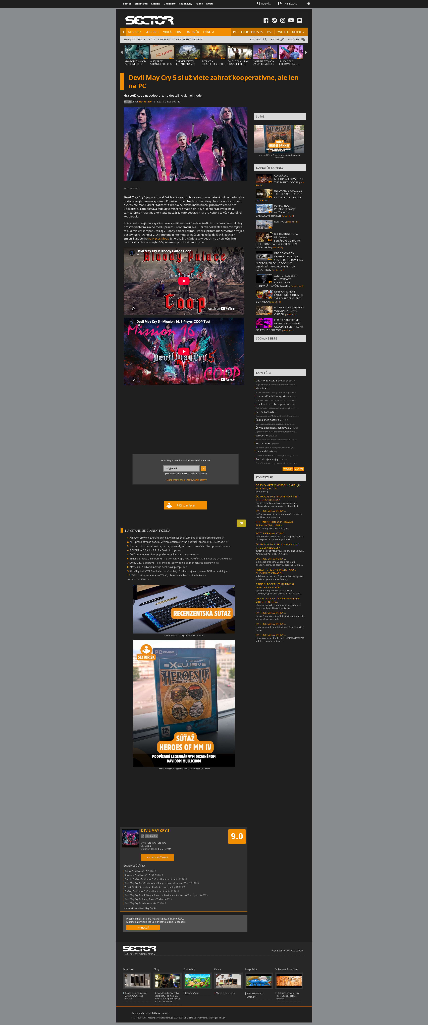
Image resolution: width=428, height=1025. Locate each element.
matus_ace (145, 101)
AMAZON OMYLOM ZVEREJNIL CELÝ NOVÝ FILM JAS (135, 64)
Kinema (155, 3)
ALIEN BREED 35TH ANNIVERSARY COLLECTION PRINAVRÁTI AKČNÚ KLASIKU (276, 280)
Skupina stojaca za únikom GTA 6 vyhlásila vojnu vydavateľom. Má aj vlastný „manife (181, 558)
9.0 (237, 836)
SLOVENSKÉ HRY (181, 39)
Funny (199, 3)
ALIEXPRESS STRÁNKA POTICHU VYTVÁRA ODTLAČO (161, 64)
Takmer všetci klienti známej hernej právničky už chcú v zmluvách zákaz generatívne (180, 546)
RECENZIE (152, 32)
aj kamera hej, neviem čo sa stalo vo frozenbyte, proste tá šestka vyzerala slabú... (279, 592)
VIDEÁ (167, 32)
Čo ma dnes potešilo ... (268, 419)
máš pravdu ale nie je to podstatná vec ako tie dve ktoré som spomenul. (279, 515)
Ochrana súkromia (141, 1013)
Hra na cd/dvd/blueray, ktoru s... (274, 396)
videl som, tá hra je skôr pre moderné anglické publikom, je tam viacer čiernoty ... (279, 578)
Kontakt (165, 1013)
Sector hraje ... (264, 443)
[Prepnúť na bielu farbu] (308, 3)
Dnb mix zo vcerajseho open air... (274, 380)
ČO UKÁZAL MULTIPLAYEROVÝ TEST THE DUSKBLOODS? (288, 179)
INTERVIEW (164, 39)
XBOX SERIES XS (252, 32)
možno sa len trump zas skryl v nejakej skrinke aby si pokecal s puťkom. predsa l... (279, 538)
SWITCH (282, 32)
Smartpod (141, 3)
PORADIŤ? (293, 39)
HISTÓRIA (137, 39)
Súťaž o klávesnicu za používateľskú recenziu (184, 635)
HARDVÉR (192, 32)
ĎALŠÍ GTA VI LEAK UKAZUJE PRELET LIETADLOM (238, 64)
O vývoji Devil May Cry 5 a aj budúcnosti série (147, 891)
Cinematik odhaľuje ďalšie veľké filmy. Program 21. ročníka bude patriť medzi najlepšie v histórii (167, 997)
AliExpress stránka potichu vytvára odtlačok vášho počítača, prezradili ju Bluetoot (179, 541)
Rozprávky (185, 3)
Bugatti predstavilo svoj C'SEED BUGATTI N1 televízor (136, 996)
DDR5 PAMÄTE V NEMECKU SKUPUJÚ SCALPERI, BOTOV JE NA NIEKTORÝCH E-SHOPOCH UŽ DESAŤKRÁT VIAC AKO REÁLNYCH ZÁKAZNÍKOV (279, 261)
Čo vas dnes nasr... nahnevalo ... (273, 427)
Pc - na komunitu (265, 412)
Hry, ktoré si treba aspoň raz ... (273, 404)
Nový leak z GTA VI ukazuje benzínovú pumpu (159, 566)
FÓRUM (208, 32)
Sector (127, 3)
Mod (129, 102)
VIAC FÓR (299, 469)
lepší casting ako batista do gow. (272, 528)
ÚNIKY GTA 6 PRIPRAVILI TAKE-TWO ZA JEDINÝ (289, 64)
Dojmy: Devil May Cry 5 (136, 871)
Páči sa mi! (186, 505)
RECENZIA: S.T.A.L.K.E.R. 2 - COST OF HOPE (214, 64)
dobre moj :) (262, 491)
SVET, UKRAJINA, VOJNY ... (271, 510)
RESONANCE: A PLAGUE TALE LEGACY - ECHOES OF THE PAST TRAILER (288, 194)
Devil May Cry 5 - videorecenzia (140, 903)
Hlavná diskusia (264, 451)
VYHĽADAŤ (256, 39)
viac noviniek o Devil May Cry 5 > (140, 908)
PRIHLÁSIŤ (143, 927)
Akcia (148, 845)
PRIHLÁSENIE (291, 3)
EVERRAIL (280, 221)
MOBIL (297, 32)
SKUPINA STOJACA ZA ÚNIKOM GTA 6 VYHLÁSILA (263, 64)
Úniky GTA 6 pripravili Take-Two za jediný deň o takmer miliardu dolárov (174, 562)
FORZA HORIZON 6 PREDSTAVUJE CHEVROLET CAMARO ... (276, 571)
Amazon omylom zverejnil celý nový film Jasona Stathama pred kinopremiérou (177, 537)
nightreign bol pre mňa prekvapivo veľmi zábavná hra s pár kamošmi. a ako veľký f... (277, 504)
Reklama (156, 1013)
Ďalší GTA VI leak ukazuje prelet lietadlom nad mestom (164, 554)
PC (235, 32)
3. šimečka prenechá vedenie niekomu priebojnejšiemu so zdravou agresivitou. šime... (279, 563)
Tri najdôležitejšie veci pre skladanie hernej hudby (150, 887)
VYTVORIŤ (288, 469)
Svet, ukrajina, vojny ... (268, 459)
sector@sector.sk (216, 1017)
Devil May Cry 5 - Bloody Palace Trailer (144, 899)
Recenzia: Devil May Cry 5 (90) (139, 875)
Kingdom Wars (192, 993)
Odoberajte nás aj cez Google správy (187, 479)
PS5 (269, 32)
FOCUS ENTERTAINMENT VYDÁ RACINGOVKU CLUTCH (289, 311)
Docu (209, 3)
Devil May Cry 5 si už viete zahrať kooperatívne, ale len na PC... (156, 883)
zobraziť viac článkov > (139, 579)
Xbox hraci (262, 388)
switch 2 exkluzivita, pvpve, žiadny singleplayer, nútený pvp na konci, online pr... (280, 552)
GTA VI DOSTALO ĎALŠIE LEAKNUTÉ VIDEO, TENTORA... (277, 600)
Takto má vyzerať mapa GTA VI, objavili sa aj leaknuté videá (168, 575)
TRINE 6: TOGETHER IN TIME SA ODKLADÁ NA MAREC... (275, 585)
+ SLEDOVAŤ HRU (157, 857)
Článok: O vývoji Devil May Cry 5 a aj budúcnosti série (151, 879)
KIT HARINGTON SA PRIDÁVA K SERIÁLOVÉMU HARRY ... (274, 523)
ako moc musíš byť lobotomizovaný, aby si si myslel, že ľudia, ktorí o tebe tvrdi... (278, 606)
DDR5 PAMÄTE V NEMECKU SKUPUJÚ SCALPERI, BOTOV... (278, 486)
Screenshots (263, 435)
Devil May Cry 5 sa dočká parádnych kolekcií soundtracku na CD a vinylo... (162, 895)
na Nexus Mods (158, 238)
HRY (178, 32)
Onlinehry (170, 3)
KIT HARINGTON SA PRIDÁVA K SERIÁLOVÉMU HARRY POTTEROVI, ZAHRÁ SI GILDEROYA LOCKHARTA (278, 240)
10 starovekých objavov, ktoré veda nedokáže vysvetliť (288, 996)
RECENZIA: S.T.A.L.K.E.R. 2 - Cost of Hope (156, 550)
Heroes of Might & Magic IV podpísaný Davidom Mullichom (184, 768)
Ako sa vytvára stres (225, 993)
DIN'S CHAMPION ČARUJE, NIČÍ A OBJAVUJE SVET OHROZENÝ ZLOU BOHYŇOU (279, 296)
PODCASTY (150, 39)
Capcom (151, 842)
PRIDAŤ (275, 39)
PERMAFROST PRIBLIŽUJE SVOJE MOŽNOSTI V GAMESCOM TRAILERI (275, 210)
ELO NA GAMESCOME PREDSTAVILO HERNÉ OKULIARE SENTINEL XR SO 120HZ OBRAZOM (279, 325)
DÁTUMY (197, 39)
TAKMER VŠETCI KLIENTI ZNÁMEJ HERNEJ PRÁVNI (185, 64)
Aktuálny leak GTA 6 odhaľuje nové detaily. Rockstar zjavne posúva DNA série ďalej (180, 571)
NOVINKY (134, 32)
